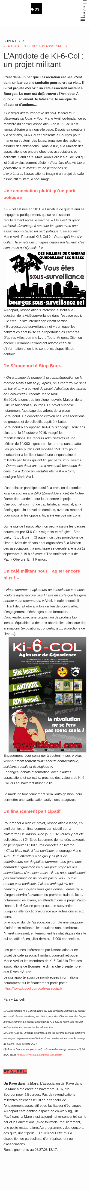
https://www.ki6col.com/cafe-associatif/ (32, 988)
